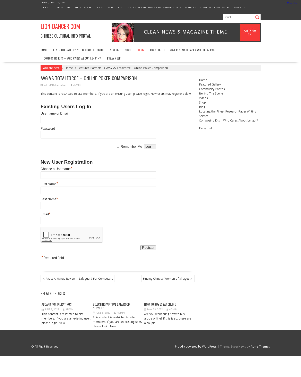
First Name (49, 184)
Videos (100, 7)
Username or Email (55, 113)
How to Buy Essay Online (160, 304)
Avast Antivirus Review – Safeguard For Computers (79, 278)
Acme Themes (260, 346)
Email (46, 214)
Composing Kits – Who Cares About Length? (207, 7)
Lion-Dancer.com (60, 26)
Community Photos (212, 89)
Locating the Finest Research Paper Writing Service (154, 7)
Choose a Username (56, 169)
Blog (120, 7)
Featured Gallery (61, 7)
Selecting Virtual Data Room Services (111, 306)
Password (48, 128)
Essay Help (239, 7)
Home (45, 7)
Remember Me (131, 146)
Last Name (49, 199)
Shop (110, 7)
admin (77, 85)
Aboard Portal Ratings (57, 304)
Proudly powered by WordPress (196, 346)
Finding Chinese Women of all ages (166, 278)
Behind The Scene (84, 7)
